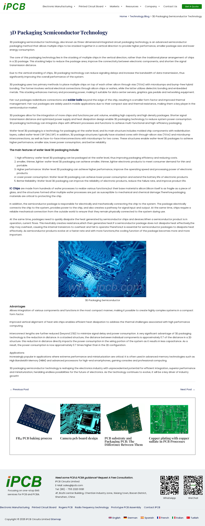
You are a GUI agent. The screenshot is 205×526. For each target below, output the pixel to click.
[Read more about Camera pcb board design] (80, 418)
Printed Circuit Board (91, 6)
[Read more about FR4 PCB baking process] (36, 418)
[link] (130, 518)
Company (151, 6)
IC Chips (15, 188)
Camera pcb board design (79, 438)
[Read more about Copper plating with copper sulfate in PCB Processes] (169, 418)
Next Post (187, 389)
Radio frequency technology (92, 507)
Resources (132, 6)
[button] (192, 6)
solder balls (75, 100)
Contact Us (170, 6)
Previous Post (19, 389)
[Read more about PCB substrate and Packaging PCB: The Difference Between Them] (125, 418)
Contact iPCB (152, 507)
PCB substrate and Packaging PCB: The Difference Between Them (124, 441)
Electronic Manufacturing (57, 6)
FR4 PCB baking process (34, 438)
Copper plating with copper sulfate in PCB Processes (169, 439)
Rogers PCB (66, 507)
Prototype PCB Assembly (126, 507)
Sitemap (56, 519)
